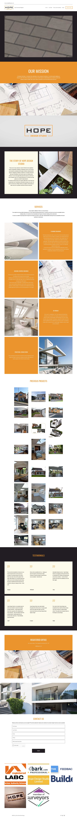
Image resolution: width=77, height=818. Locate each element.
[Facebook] (61, 815)
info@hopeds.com (38, 646)
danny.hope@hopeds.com (9, 3)
